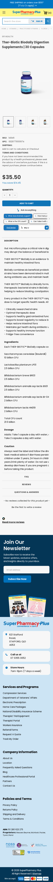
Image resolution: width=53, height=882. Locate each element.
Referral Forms (10, 729)
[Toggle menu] (4, 12)
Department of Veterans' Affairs (20, 697)
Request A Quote (12, 734)
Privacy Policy (10, 805)
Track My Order (11, 738)
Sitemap (36, 873)
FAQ (26, 476)
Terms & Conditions (13, 818)
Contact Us (9, 785)
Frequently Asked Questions (17, 767)
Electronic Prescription (14, 702)
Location (7, 762)
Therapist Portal (11, 720)
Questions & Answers (26, 492)
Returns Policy (10, 809)
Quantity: (8, 189)
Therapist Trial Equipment (16, 716)
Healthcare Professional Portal (19, 776)
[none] (26, 82)
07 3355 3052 (18, 656)
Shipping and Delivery (14, 814)
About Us (7, 758)
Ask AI (39, 21)
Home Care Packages (14, 706)
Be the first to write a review (26, 507)
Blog (5, 772)
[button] (26, 507)
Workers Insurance (12, 725)
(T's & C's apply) (26, 5)
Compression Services (14, 693)
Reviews (26, 484)
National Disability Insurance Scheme (22, 711)
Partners (7, 781)
